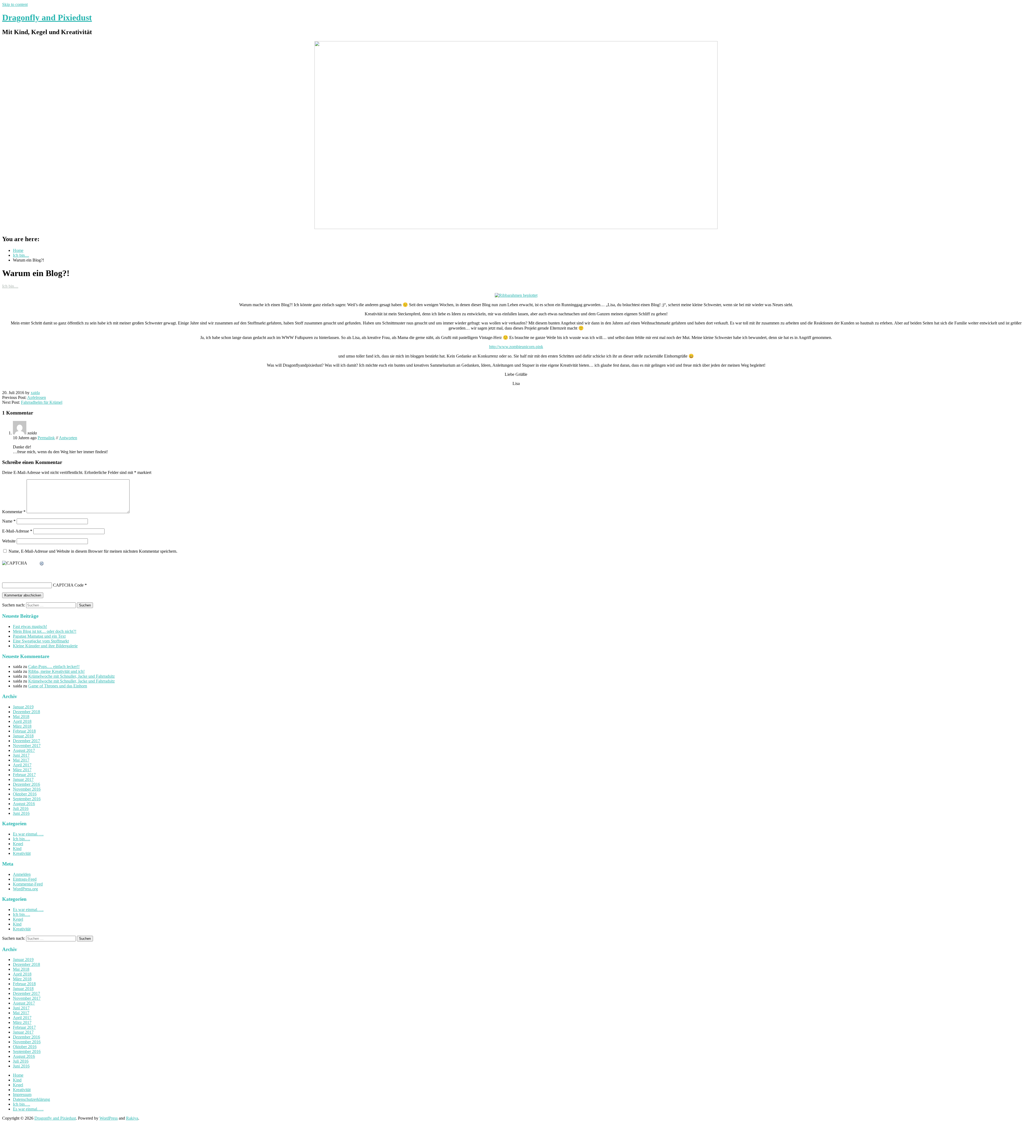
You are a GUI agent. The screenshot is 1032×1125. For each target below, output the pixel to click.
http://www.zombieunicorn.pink (516, 346)
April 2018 (22, 721)
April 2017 (22, 765)
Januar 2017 (23, 779)
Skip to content (15, 4)
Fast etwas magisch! (30, 626)
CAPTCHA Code (68, 585)
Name (9, 521)
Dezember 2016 (26, 784)
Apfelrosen (36, 397)
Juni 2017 (21, 755)
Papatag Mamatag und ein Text (39, 636)
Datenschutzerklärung (31, 1099)
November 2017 (27, 745)
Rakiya (132, 1118)
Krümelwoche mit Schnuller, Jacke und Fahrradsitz (71, 676)
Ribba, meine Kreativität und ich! (56, 671)
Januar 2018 (23, 736)
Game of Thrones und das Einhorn (57, 686)
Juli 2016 (20, 808)
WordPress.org (25, 889)
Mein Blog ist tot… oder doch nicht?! (44, 631)
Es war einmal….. (28, 834)
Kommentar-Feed (28, 884)
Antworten (68, 437)
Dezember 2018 (26, 711)
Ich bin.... (10, 286)
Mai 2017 (21, 760)
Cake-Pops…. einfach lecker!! (54, 666)
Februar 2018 (24, 731)
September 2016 (27, 799)
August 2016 (24, 803)
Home (18, 1075)
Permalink (46, 437)
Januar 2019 (23, 707)
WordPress (108, 1118)
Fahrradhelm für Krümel (41, 402)
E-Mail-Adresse (17, 531)
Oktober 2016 (25, 794)
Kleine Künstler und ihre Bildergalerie (45, 646)
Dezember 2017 (26, 740)
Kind (17, 848)
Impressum (22, 1094)
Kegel (18, 843)
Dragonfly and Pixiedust (47, 17)
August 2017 (24, 750)
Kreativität (22, 853)
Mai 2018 (21, 716)
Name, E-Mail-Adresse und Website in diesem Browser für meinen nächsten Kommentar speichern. (93, 551)
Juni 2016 (21, 813)
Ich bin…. (21, 839)
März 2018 (22, 726)
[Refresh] (42, 563)
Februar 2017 (24, 774)
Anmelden (22, 874)
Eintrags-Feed (25, 879)
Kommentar (14, 511)
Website (9, 541)
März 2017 (22, 769)
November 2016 (27, 789)
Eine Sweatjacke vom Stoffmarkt (41, 641)
